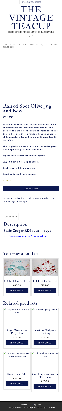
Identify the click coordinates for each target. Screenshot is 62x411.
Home (5, 45)
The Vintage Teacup (31, 17)
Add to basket (31, 188)
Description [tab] (11, 216)
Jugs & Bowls (41, 198)
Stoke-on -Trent (23, 45)
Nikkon (31, 405)
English (12, 45)
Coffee (19, 201)
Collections (20, 198)
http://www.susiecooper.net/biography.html (25, 236)
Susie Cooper (36, 45)
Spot (25, 201)
